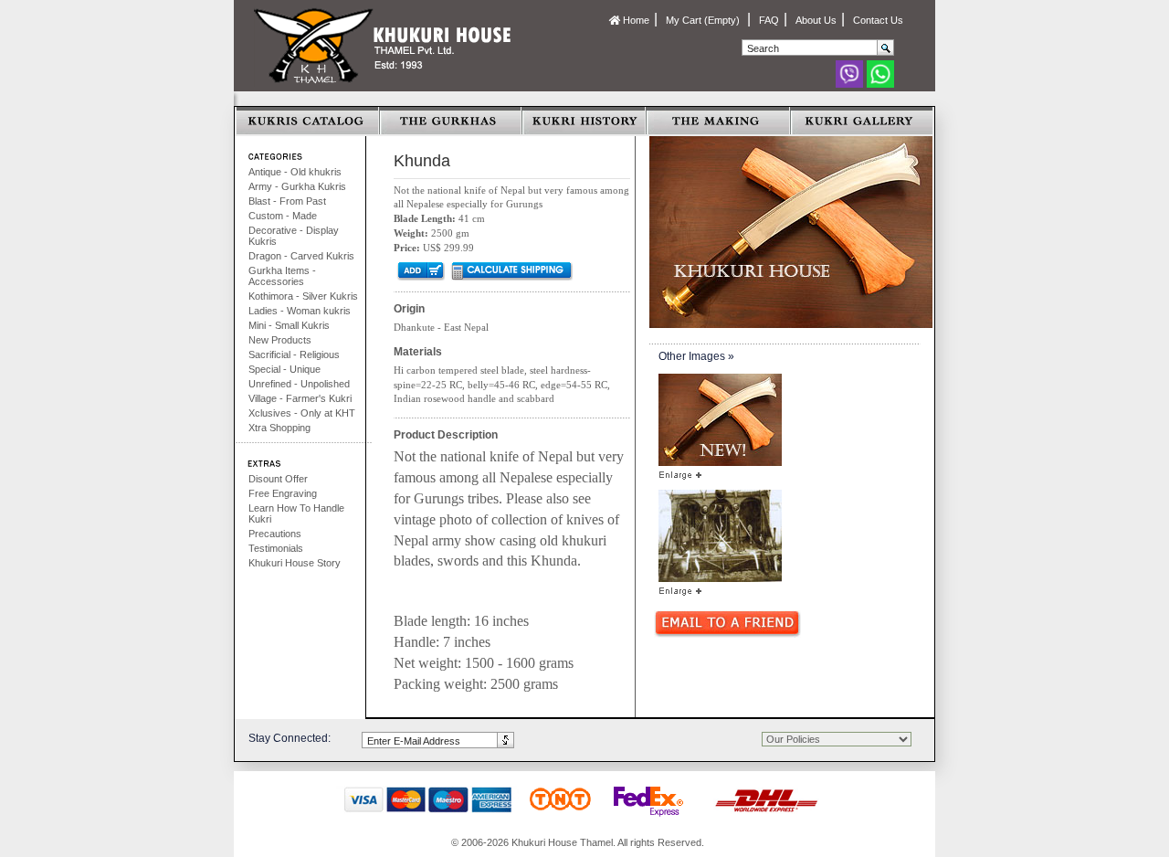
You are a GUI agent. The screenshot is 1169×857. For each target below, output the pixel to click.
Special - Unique (284, 369)
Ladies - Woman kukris (299, 310)
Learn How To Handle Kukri (296, 513)
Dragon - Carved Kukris (301, 255)
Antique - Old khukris (295, 171)
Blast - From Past (287, 201)
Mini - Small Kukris (289, 325)
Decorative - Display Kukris (293, 236)
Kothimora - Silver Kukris (303, 296)
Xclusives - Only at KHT (301, 412)
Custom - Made (282, 215)
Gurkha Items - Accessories (282, 276)
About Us (816, 20)
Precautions (274, 533)
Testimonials (275, 548)
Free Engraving (282, 493)
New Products (279, 339)
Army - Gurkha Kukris (297, 186)
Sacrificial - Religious (294, 354)
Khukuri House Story (294, 562)
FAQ (769, 20)
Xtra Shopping (279, 427)
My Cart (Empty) (704, 20)
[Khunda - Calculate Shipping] (511, 270)
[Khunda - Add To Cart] (420, 270)
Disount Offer (278, 478)
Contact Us (878, 20)
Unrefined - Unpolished (299, 383)
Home (634, 20)
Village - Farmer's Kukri (300, 398)
